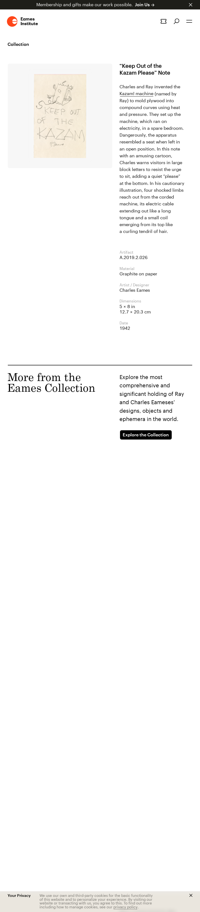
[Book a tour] (163, 21)
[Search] (176, 21)
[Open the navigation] (189, 21)
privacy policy (125, 907)
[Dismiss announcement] (191, 5)
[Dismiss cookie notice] (191, 895)
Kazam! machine (136, 93)
